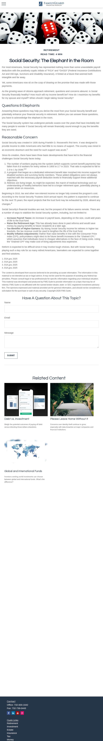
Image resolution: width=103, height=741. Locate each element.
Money (10, 739)
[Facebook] (8, 713)
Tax (8, 736)
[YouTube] (17, 713)
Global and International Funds (23, 471)
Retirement (12, 723)
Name (7, 302)
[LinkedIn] (13, 713)
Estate (10, 730)
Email (7, 317)
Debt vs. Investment (16, 418)
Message (9, 333)
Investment (12, 726)
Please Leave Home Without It (69, 418)
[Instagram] (22, 713)
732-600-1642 (21, 705)
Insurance (12, 733)
